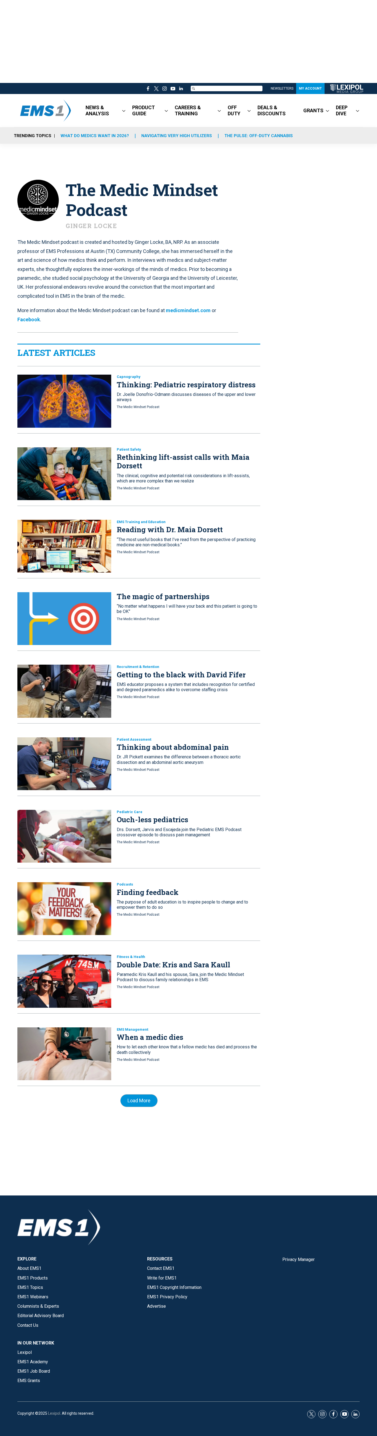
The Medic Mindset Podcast (138, 407)
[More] (123, 110)
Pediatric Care (129, 812)
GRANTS (313, 110)
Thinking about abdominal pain (173, 747)
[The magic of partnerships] (64, 618)
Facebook (28, 319)
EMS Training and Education (141, 522)
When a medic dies (150, 1037)
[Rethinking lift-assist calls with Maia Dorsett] (64, 473)
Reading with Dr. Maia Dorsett (170, 529)
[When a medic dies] (64, 1053)
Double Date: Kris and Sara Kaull (173, 964)
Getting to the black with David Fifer (181, 674)
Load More (139, 1100)
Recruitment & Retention (138, 667)
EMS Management (132, 1029)
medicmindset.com (188, 310)
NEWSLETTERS (282, 88)
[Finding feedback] (64, 908)
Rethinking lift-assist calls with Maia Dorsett (183, 461)
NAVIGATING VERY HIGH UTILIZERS (176, 135)
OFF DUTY (234, 110)
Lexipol (54, 1413)
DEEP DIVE (341, 110)
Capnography (128, 377)
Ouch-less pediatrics (152, 819)
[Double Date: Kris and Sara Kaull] (64, 981)
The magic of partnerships (163, 596)
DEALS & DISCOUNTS (271, 110)
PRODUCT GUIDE (143, 110)
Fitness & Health (131, 957)
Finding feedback (148, 892)
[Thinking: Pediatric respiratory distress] (64, 401)
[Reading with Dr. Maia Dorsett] (64, 546)
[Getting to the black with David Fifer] (64, 691)
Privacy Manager (298, 1259)
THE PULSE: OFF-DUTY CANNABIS (258, 135)
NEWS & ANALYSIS (97, 110)
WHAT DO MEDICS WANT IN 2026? (94, 135)
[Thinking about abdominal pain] (64, 763)
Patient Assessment (134, 739)
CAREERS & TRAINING (188, 110)
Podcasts (125, 884)
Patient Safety (129, 449)
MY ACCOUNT (310, 88)
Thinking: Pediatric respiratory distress (186, 384)
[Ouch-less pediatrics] (64, 836)
